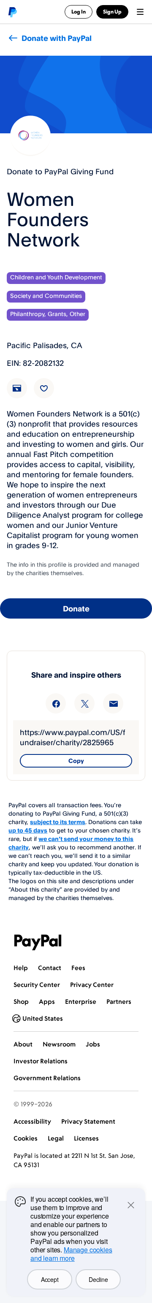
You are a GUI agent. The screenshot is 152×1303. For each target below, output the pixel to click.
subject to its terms (57, 821)
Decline (98, 1279)
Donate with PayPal (57, 38)
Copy (76, 760)
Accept (49, 1279)
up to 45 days (27, 830)
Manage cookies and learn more (71, 1254)
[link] (22, 393)
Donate (76, 608)
